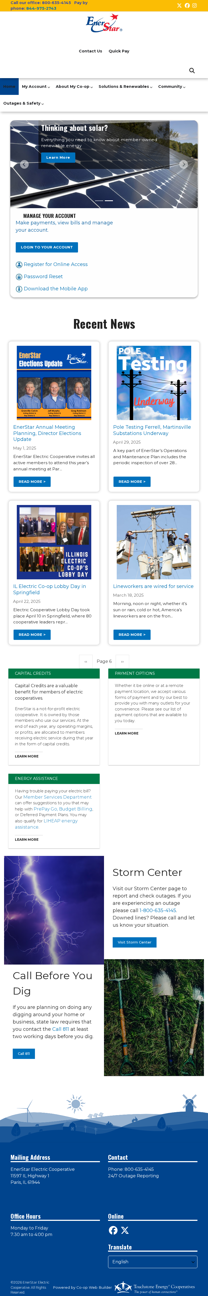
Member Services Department (57, 797)
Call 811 (60, 1029)
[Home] (104, 23)
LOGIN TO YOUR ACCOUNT (47, 247)
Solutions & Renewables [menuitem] (122, 89)
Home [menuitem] (9, 86)
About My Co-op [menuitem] (71, 89)
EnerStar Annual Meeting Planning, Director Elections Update (47, 433)
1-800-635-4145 (158, 910)
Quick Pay (119, 51)
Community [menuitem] (168, 89)
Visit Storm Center (134, 942)
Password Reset (42, 277)
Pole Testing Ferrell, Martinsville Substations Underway (152, 430)
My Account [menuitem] (33, 89)
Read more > (32, 481)
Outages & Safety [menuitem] (20, 106)
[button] (24, 164)
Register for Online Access (55, 264)
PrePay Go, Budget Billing (63, 809)
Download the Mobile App (55, 289)
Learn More (58, 157)
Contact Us (90, 51)
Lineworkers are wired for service (153, 587)
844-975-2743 (41, 8)
